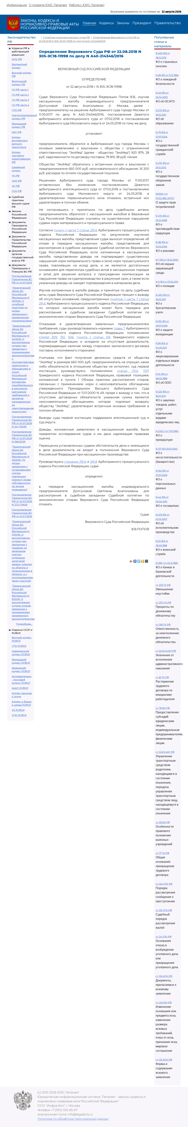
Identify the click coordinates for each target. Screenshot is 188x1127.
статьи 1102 (127, 371)
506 (71, 337)
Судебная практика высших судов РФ (66, 37)
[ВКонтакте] (135, 560)
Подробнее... (24, 623)
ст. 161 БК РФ (163, 822)
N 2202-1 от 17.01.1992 (167, 431)
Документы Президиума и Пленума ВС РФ (22, 268)
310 (62, 337)
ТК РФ (15, 175)
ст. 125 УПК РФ (164, 910)
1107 (146, 371)
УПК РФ (17, 191)
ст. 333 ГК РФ (163, 585)
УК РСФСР (18, 710)
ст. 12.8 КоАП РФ (165, 752)
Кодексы (106, 23)
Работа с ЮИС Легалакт (86, 5)
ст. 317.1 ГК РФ (163, 602)
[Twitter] (139, 560)
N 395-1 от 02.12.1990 (167, 563)
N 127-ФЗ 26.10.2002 (167, 448)
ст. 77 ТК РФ (162, 853)
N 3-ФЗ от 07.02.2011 (167, 281)
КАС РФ (16, 132)
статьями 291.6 (75, 462)
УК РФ (16, 185)
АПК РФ (17, 59)
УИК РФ (17, 180)
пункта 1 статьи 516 (94, 337)
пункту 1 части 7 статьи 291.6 (75, 230)
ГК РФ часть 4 (20, 104)
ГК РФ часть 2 (20, 94)
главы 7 (119, 328)
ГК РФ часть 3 (20, 99)
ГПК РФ (16, 110)
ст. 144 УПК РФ (164, 884)
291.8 (93, 462)
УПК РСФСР (19, 715)
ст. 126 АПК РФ (164, 976)
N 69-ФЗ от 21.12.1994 (167, 75)
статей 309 (48, 337)
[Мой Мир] (147, 560)
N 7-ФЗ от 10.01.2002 (167, 259)
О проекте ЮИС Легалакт (48, 5)
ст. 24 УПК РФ (163, 936)
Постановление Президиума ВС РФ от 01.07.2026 (22, 279)
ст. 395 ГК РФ (163, 624)
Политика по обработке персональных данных (73, 1119)
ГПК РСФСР (19, 645)
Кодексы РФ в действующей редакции (20, 51)
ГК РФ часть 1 (20, 89)
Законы (123, 23)
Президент (141, 23)
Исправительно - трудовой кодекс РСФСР (21, 679)
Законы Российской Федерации (19, 214)
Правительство (167, 23)
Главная (89, 23)
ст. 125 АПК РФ (164, 1059)
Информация (17, 5)
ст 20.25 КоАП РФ (166, 651)
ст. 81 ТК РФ (162, 677)
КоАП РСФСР (20, 688)
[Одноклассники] (143, 560)
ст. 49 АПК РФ (164, 1002)
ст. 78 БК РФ (163, 708)
